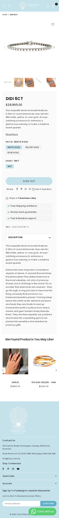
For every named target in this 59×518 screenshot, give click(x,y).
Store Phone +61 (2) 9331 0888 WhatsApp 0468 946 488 (29, 453)
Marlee (15, 382)
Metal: (17, 141)
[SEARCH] (9, 5)
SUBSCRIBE (48, 503)
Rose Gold (13, 152)
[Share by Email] (30, 189)
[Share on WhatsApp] (26, 189)
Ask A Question (43, 189)
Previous (4, 47)
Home (4, 14)
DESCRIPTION (15, 237)
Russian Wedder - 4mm (44, 382)
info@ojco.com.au (11, 458)
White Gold (14, 147)
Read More (12, 134)
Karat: (12, 160)
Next (54, 47)
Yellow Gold (32, 147)
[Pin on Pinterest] (21, 189)
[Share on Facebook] (17, 189)
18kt (10, 166)
